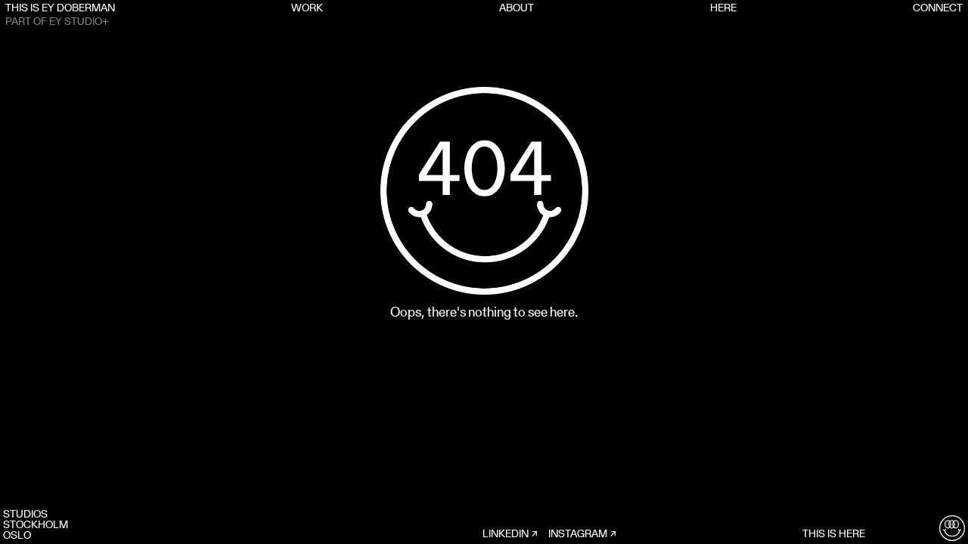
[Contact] (952, 528)
